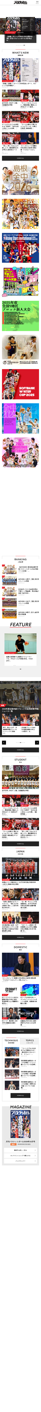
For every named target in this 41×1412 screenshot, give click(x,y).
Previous (4, 26)
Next (37, 26)
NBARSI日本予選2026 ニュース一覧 (16, 709)
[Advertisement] (20, 492)
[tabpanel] (20, 30)
